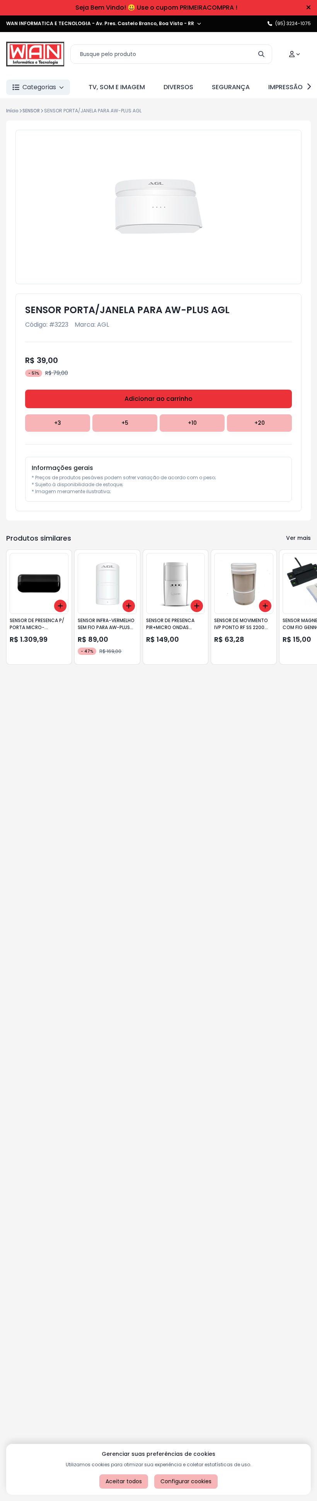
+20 (259, 423)
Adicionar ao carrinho (158, 398)
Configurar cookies (185, 1481)
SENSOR (31, 110)
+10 (192, 423)
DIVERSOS (178, 87)
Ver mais (298, 538)
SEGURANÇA (231, 87)
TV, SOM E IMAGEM (117, 87)
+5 (124, 423)
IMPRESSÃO (285, 87)
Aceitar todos (124, 1481)
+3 (57, 423)
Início (12, 110)
